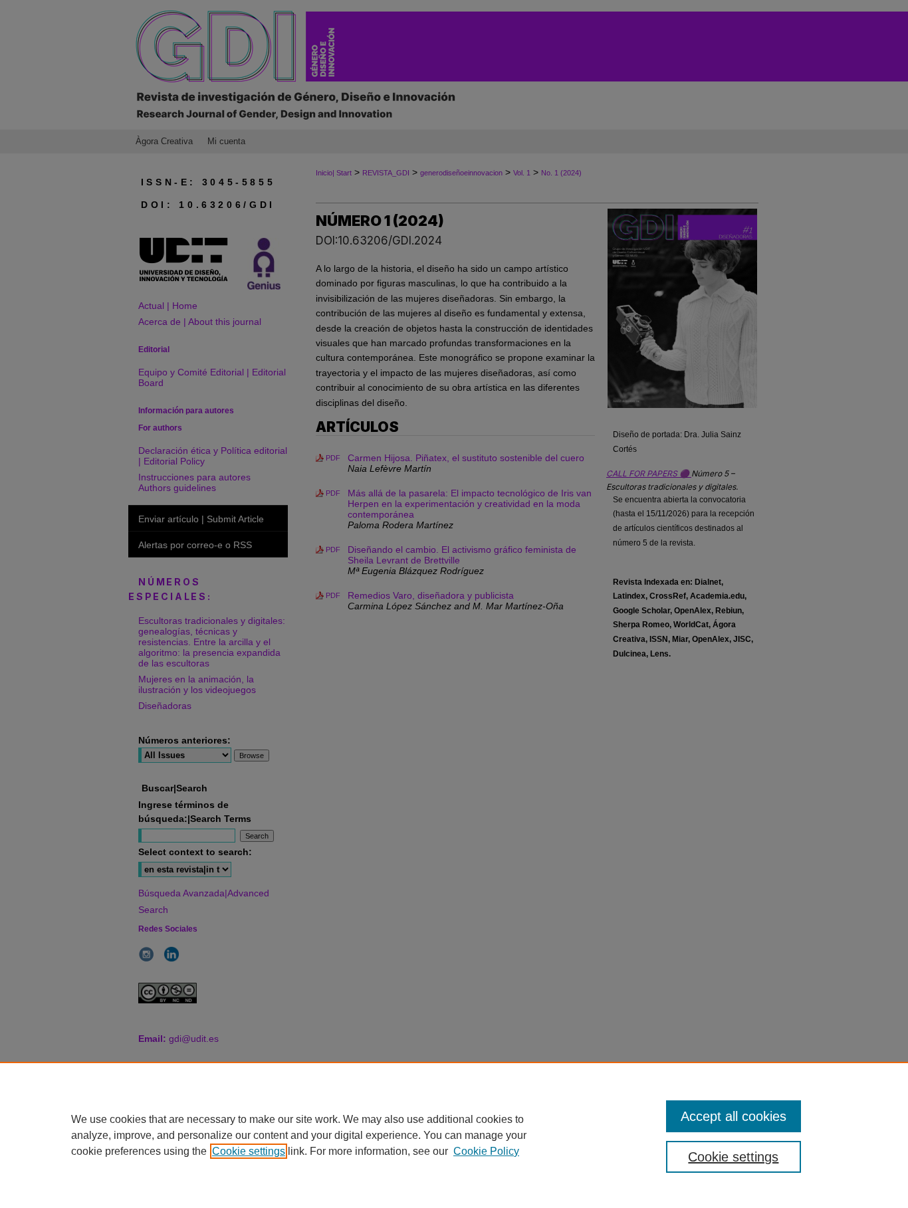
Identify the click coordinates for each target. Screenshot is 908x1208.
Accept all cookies (733, 1116)
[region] (454, 1135)
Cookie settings (248, 1151)
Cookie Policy (486, 1151)
